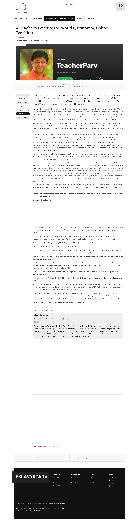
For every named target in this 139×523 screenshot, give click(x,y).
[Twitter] (38, 322)
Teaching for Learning (48, 310)
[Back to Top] (2, 521)
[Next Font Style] (29, 110)
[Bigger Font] (29, 107)
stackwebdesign (60, 503)
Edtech (73, 482)
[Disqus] (78, 365)
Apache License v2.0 (58, 508)
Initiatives (74, 480)
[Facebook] (35, 322)
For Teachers (57, 482)
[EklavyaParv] (21, 6)
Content (24, 19)
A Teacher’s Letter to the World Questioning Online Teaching (62, 30)
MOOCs (80, 19)
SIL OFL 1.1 (37, 511)
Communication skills (96, 480)
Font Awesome (19, 511)
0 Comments (20, 38)
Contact (90, 19)
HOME (16, 18)
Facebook (114, 477)
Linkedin (114, 483)
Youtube (114, 486)
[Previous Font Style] (17, 110)
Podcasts (93, 482)
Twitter (114, 480)
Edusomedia (74, 477)
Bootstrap (18, 508)
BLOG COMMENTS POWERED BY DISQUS (46, 446)
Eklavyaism (51, 19)
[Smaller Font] (17, 107)
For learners (57, 485)
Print (20, 99)
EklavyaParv (50, 506)
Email (27, 99)
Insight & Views (66, 19)
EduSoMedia (37, 19)
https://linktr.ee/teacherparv (68, 319)
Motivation (56, 488)
